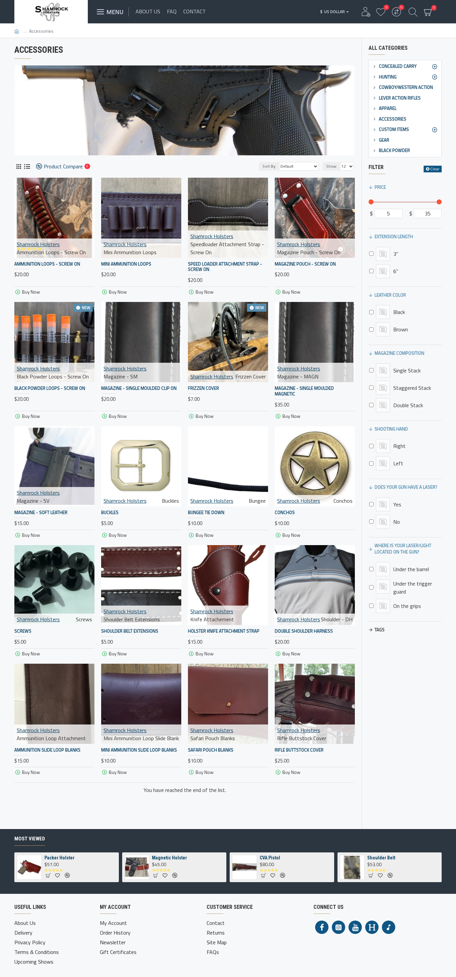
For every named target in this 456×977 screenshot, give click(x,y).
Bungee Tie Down (206, 512)
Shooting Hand (391, 429)
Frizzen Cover (203, 388)
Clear (434, 169)
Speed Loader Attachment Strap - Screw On (225, 267)
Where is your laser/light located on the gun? (403, 548)
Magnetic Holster (169, 857)
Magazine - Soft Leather (40, 512)
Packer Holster (59, 857)
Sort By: (269, 166)
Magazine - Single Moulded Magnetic (304, 391)
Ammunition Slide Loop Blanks (47, 750)
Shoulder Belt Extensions (129, 631)
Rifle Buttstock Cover (299, 750)
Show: (331, 166)
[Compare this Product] (75, 624)
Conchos (285, 512)
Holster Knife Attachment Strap (223, 631)
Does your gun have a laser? (406, 487)
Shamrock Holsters (38, 244)
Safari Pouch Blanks (210, 750)
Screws (22, 631)
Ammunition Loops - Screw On (47, 264)
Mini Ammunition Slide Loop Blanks (139, 750)
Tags (380, 629)
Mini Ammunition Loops (126, 264)
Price (380, 187)
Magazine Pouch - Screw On (305, 264)
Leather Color (390, 295)
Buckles (110, 512)
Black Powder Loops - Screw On (49, 388)
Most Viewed (29, 839)
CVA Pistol (270, 857)
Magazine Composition (399, 353)
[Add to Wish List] (63, 624)
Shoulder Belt (381, 857)
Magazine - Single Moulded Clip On (139, 388)
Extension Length (394, 236)
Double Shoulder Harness (304, 631)
